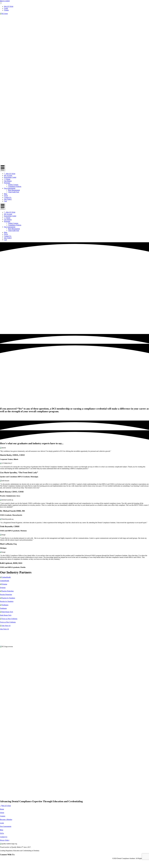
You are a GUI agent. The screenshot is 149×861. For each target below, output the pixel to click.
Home (8, 179)
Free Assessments (9, 188)
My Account (8, 175)
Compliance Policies (14, 186)
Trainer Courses (13, 184)
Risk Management (14, 190)
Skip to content (5, 1)
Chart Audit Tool (13, 192)
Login (6, 8)
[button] (9, 416)
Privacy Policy (4, 840)
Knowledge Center (10, 177)
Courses (2, 816)
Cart (5, 201)
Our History (8, 181)
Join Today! (8, 199)
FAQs (6, 195)
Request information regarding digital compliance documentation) (71, 404)
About (2, 812)
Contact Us (7, 197)
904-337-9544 (8, 6)
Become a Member (6, 819)
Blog (5, 194)
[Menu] (1, 3)
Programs (7, 183)
